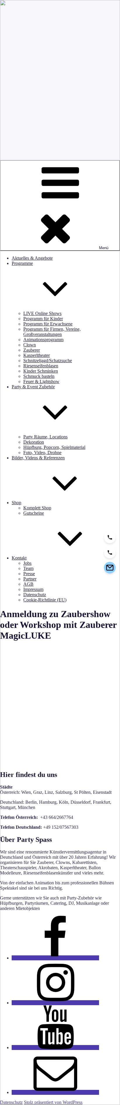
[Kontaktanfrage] (110, 567)
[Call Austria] (110, 537)
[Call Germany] (110, 552)
